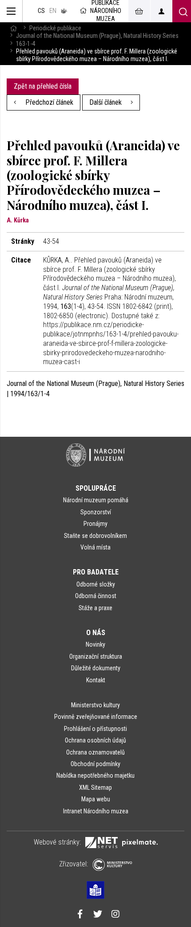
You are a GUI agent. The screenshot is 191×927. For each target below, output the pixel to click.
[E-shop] (139, 11)
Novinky (95, 644)
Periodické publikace (55, 28)
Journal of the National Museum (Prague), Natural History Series (97, 36)
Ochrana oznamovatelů (95, 752)
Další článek (106, 102)
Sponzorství (95, 512)
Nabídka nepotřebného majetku (95, 775)
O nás (95, 632)
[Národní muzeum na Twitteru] (98, 915)
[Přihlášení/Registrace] (161, 11)
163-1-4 (25, 44)
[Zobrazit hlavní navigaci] (11, 11)
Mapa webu (95, 799)
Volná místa (95, 547)
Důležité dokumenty (95, 668)
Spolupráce (96, 488)
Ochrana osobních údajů (95, 740)
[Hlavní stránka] (13, 28)
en (52, 11)
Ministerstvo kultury (95, 705)
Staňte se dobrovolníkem (95, 535)
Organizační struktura (95, 656)
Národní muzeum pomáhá (95, 500)
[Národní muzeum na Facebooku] (80, 915)
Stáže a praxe (95, 607)
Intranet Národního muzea (95, 811)
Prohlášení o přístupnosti (95, 728)
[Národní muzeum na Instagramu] (115, 915)
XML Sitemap (95, 787)
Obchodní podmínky (95, 763)
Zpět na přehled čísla (43, 86)
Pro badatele (96, 572)
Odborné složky (95, 584)
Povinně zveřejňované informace (95, 716)
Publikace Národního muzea (105, 11)
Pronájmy (95, 523)
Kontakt (95, 680)
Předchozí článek (48, 102)
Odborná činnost (95, 595)
